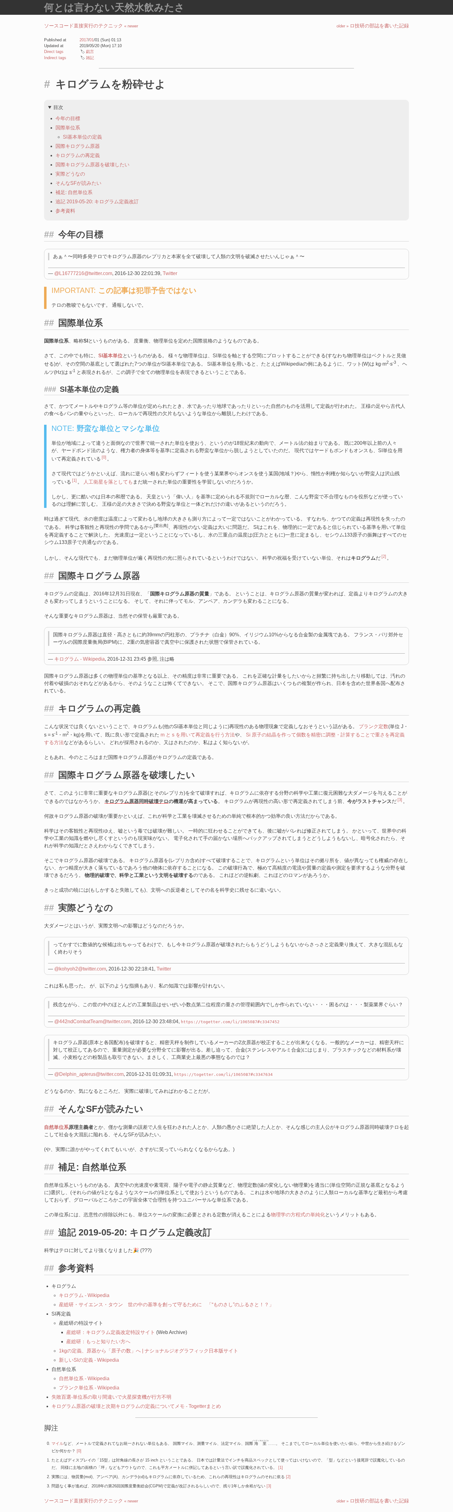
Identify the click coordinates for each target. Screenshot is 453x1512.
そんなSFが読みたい (78, 183)
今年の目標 (67, 118)
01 (91, 40)
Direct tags (53, 51)
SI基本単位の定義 (82, 137)
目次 (58, 107)
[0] (104, 457)
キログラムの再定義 (77, 155)
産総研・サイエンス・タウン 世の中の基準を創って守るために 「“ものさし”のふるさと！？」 (166, 1304)
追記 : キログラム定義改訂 (97, 201)
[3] (400, 799)
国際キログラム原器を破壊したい (92, 164)
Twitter (170, 273)
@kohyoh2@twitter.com (80, 968)
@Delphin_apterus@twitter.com (89, 1074)
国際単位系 (67, 127)
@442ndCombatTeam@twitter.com (92, 1021)
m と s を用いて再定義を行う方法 (198, 735)
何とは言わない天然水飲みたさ (114, 7)
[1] (74, 480)
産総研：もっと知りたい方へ (98, 1341)
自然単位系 (56, 1127)
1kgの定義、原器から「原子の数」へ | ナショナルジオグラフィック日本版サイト (148, 1350)
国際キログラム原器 (77, 146)
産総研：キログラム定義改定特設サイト (110, 1332)
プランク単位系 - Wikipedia (89, 1387)
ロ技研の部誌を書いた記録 (373, 25)
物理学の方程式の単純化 (298, 1214)
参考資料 (65, 210)
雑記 (90, 57)
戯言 (90, 51)
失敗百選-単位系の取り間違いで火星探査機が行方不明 (111, 1397)
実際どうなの (70, 173)
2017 (84, 40)
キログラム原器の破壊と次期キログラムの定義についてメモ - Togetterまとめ (136, 1406)
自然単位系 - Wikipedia (84, 1378)
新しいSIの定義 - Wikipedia (89, 1360)
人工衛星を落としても (108, 481)
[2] (384, 556)
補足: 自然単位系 (73, 192)
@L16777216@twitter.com (83, 273)
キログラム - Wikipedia (79, 659)
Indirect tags (55, 57)
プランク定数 (373, 726)
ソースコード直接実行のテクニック (91, 25)
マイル (57, 1443)
